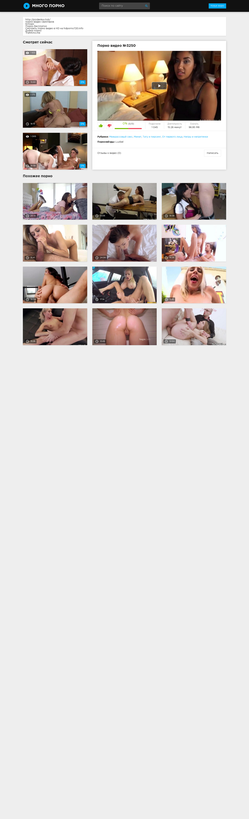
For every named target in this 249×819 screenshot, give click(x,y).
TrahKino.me (32, 33)
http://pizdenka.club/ (37, 20)
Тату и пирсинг (152, 137)
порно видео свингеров (39, 22)
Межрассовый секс (121, 137)
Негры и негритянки (196, 137)
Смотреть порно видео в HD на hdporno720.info (54, 28)
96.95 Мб (194, 127)
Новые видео (217, 6)
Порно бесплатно (36, 26)
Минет (137, 137)
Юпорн (29, 24)
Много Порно (48, 6)
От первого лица (172, 137)
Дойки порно (33, 31)
